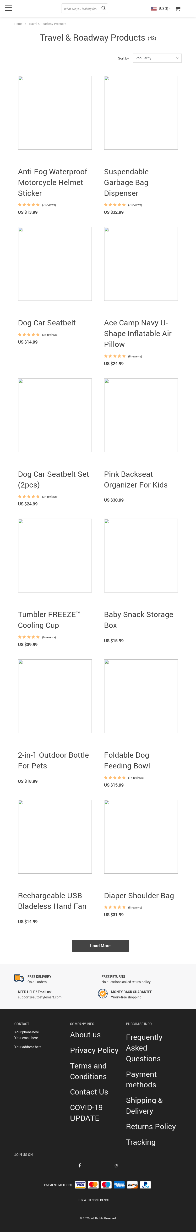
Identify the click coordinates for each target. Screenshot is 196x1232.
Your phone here (26, 1032)
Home (18, 24)
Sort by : (124, 58)
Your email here (26, 1037)
